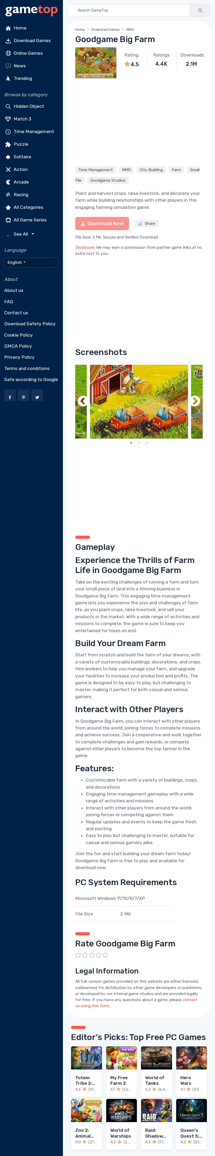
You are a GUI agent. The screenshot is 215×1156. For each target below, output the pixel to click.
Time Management (33, 131)
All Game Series (30, 219)
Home (19, 28)
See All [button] (18, 234)
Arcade (21, 182)
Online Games (28, 53)
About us (13, 290)
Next (195, 401)
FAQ (8, 301)
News (19, 65)
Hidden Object (28, 106)
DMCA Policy (18, 346)
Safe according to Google (31, 379)
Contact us (16, 312)
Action (20, 169)
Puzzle (20, 144)
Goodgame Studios (108, 180)
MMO (130, 30)
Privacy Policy (19, 357)
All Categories (28, 207)
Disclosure (84, 247)
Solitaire (22, 156)
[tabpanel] (139, 402)
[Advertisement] (139, 121)
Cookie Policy (18, 335)
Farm (176, 170)
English (15, 262)
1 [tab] (131, 442)
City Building (151, 170)
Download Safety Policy (30, 323)
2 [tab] (139, 442)
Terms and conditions (27, 368)
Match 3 (22, 118)
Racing (20, 194)
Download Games (32, 40)
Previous (83, 401)
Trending (22, 78)
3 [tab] (146, 442)
